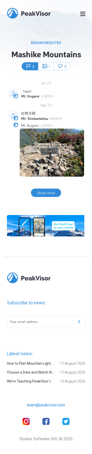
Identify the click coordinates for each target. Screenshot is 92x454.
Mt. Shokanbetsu (34, 118)
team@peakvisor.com (46, 405)
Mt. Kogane (30, 96)
